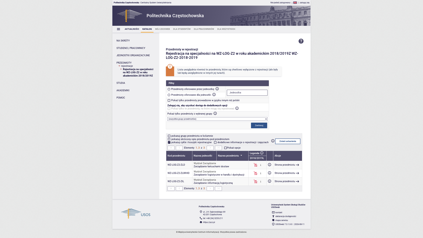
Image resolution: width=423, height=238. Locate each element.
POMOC (120, 97)
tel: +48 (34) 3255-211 (213, 218)
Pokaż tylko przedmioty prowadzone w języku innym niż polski (205, 100)
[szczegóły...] (260, 164)
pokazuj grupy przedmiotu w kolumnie (192, 135)
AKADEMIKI (122, 90)
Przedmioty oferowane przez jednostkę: (193, 89)
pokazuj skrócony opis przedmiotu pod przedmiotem (200, 139)
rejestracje (127, 65)
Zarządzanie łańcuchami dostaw (211, 166)
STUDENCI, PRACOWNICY (130, 48)
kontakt (278, 212)
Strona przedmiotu (285, 164)
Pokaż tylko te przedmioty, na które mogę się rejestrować (202, 108)
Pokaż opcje (234, 147)
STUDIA (120, 82)
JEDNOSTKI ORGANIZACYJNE (133, 55)
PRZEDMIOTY (124, 62)
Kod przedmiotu (176, 155)
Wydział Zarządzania (205, 163)
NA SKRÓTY (123, 40)
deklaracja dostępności (285, 216)
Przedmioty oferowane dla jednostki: (191, 94)
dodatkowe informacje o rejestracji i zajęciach (243, 142)
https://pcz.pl (209, 222)
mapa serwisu (281, 220)
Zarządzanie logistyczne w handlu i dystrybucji (219, 174)
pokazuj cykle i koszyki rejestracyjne (191, 142)
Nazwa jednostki (203, 155)
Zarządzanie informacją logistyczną (213, 182)
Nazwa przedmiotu (228, 155)
